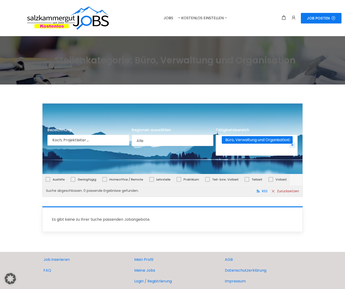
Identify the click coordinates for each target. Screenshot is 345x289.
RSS (265, 191)
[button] (10, 278)
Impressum (235, 281)
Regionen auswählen (151, 130)
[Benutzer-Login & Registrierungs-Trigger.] (293, 18)
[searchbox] (173, 141)
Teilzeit (257, 179)
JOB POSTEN (318, 18)
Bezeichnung (59, 130)
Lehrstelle (163, 179)
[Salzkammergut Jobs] (56, 17)
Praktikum (191, 179)
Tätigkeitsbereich (232, 130)
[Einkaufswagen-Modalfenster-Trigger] (283, 18)
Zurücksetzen (288, 191)
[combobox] (173, 140)
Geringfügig (87, 179)
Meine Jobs (144, 270)
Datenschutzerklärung (245, 270)
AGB (229, 259)
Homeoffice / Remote (126, 179)
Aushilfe (59, 179)
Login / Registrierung (153, 281)
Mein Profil (143, 259)
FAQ (47, 270)
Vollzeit (281, 179)
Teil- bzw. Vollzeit (225, 179)
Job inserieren (56, 259)
